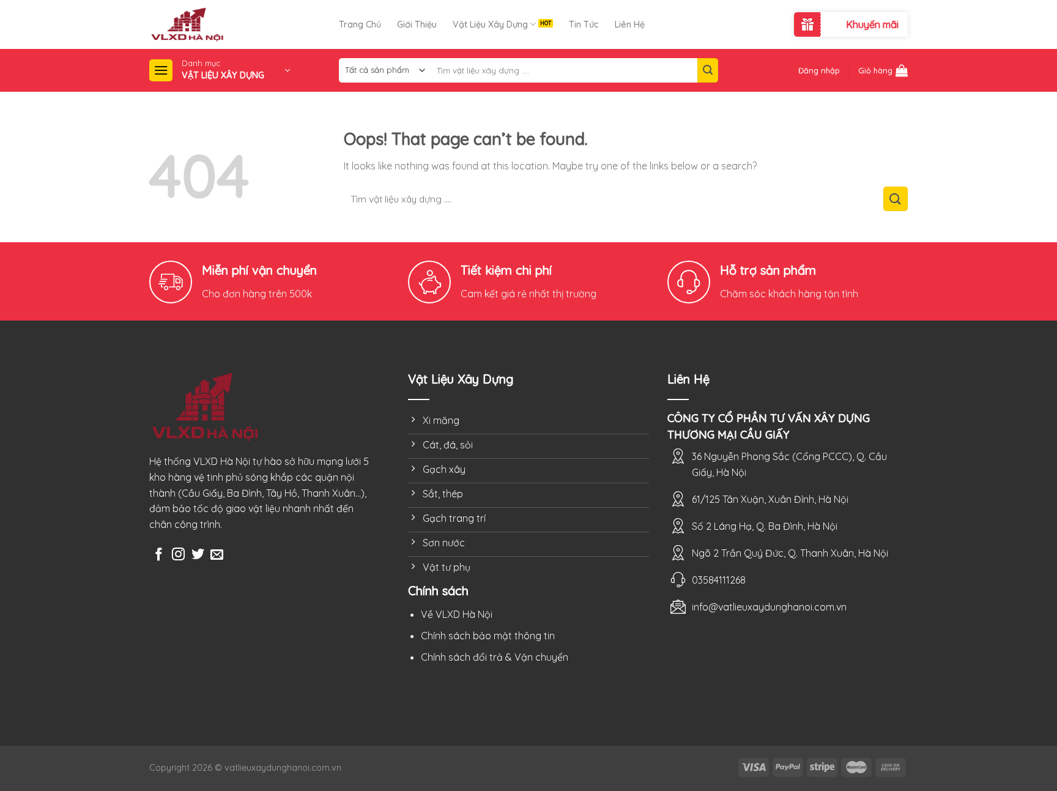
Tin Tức (584, 24)
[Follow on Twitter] (197, 555)
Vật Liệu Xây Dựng (490, 24)
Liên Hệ (630, 24)
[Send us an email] (216, 555)
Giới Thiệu (417, 24)
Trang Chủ (360, 24)
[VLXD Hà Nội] (244, 24)
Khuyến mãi (872, 24)
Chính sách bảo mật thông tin (488, 635)
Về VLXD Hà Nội (456, 614)
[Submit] (707, 70)
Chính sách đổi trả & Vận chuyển (494, 657)
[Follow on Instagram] (178, 555)
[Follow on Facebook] (158, 555)
